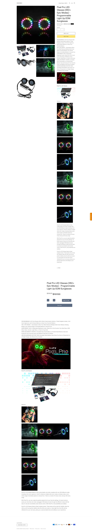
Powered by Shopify (25, 528)
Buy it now (66, 36)
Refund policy (32, 528)
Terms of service (43, 528)
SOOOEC (21, 528)
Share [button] (59, 267)
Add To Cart (66, 300)
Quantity (58, 27)
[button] (69, 3)
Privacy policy (37, 528)
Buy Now (60, 305)
